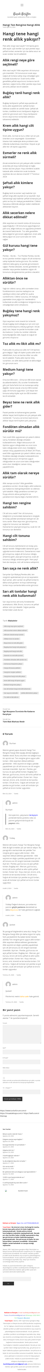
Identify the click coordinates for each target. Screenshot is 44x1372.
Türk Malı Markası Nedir (14, 721)
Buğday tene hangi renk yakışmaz (14, 647)
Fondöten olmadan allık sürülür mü (15, 660)
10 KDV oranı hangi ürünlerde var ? (14, 1177)
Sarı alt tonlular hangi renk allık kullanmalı (17, 689)
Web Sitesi (6, 1068)
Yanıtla (16, 794)
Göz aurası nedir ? (8, 1166)
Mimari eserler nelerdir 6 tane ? (13, 1134)
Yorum (5, 1023)
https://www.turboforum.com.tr (13, 1110)
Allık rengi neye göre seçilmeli (13, 626)
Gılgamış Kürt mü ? (8, 1150)
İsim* (4, 1048)
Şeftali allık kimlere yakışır (29, 693)
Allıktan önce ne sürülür (11, 639)
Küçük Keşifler (22, 14)
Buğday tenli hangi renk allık (13, 651)
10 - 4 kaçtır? (7, 1088)
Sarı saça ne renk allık (11, 693)
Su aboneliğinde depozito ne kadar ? (14, 1161)
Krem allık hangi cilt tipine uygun (14, 680)
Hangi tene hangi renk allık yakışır (14, 676)
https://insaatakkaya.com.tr (11, 1113)
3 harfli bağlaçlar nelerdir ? (11, 1156)
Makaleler (12, 620)
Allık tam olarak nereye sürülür (13, 635)
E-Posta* (5, 1058)
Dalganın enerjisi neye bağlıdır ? (13, 1139)
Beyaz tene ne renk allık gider (13, 643)
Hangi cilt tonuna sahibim (12, 668)
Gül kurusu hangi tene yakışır (13, 664)
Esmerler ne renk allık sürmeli (13, 655)
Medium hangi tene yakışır (12, 685)
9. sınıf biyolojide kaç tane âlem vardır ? (15, 1183)
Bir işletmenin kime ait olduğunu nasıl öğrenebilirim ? (19, 1172)
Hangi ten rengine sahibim (12, 672)
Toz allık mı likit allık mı (11, 697)
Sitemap (3, 1116)
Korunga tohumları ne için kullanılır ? (14, 1145)
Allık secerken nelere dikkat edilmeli (15, 630)
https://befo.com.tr (31, 1113)
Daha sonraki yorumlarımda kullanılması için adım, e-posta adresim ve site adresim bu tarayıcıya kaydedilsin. (21, 1081)
